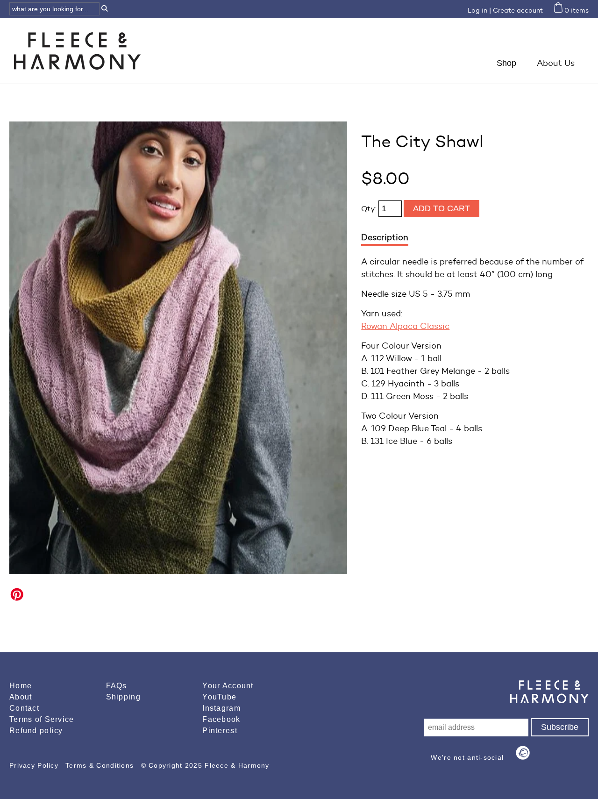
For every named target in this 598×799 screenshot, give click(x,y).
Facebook (221, 719)
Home (20, 686)
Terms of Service (41, 719)
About (20, 697)
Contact (24, 708)
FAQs (116, 686)
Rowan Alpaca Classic (405, 326)
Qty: (369, 208)
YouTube (219, 697)
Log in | (479, 10)
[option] (178, 347)
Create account (518, 10)
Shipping (123, 697)
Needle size (385, 294)
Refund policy (36, 731)
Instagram (221, 708)
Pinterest (219, 731)
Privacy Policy (35, 765)
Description (384, 237)
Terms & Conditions (100, 765)
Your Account (227, 686)
